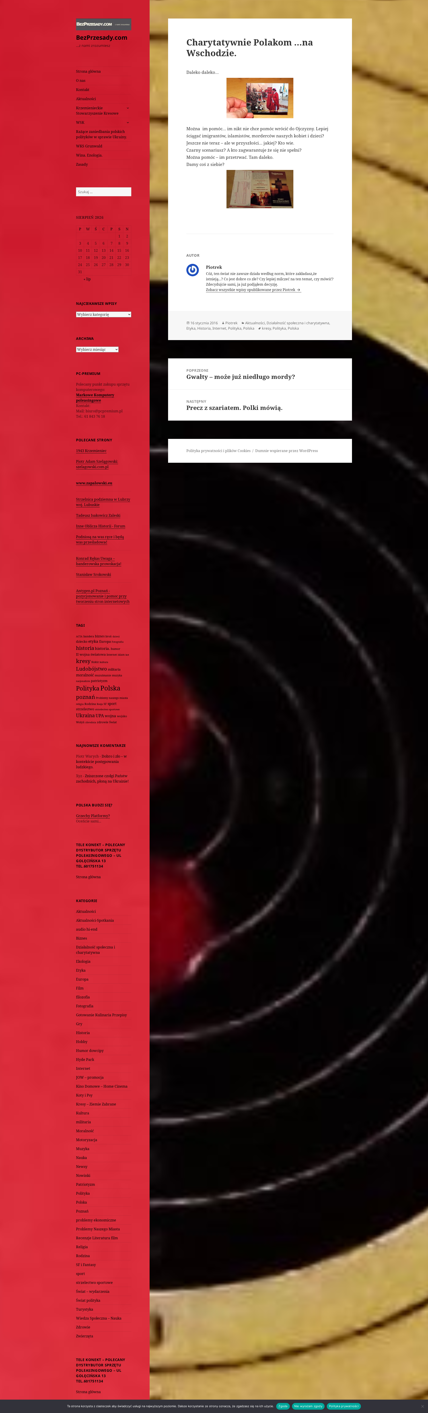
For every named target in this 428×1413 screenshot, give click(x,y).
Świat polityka (88, 1300)
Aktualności (86, 98)
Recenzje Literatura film (97, 1237)
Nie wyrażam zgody (308, 1406)
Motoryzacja (86, 1139)
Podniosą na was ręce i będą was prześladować (100, 539)
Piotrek (231, 322)
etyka (93, 641)
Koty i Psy (84, 1095)
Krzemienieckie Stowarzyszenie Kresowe (97, 110)
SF (105, 704)
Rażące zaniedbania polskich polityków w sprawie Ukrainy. (101, 134)
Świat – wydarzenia (92, 1291)
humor (115, 649)
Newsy (81, 1166)
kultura (104, 662)
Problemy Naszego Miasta (98, 1229)
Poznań (82, 1211)
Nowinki (83, 1175)
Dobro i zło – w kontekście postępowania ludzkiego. (101, 761)
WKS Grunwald (89, 146)
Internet (112, 654)
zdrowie (102, 722)
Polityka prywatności (344, 1406)
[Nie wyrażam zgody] (422, 1406)
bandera (88, 636)
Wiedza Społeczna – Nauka (98, 1318)
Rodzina (90, 704)
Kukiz (95, 662)
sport (112, 703)
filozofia (83, 997)
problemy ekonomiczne (96, 1220)
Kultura (82, 1113)
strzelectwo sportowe (107, 709)
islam (121, 654)
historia (85, 648)
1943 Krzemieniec (91, 450)
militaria (114, 669)
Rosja (100, 704)
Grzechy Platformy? (93, 815)
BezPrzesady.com (102, 37)
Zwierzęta (84, 1336)
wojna (110, 715)
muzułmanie (103, 675)
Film (80, 988)
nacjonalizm (83, 681)
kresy (83, 661)
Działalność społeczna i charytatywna (298, 322)
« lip (87, 279)
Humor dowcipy (90, 1050)
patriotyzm (99, 681)
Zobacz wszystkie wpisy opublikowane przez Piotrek (251, 289)
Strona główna (88, 71)
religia (80, 704)
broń (108, 636)
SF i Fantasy (86, 1264)
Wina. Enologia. (89, 155)
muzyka (117, 675)
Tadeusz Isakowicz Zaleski (98, 515)
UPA (100, 715)
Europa (105, 641)
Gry (79, 1023)
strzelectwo (85, 709)
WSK (80, 122)
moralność (85, 675)
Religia (82, 1246)
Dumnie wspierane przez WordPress (286, 450)
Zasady (82, 164)
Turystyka (84, 1309)
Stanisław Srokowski (93, 574)
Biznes (81, 938)
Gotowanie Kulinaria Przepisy (101, 1014)
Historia (83, 1032)
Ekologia (83, 961)
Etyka (81, 970)
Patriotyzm (85, 1184)
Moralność (85, 1130)
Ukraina (85, 715)
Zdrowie (83, 1327)
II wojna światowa (91, 654)
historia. (102, 648)
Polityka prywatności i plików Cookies (218, 450)
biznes (100, 636)
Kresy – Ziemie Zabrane (96, 1104)
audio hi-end (86, 929)
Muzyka (82, 1148)
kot (127, 654)
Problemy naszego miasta (112, 698)
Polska (110, 688)
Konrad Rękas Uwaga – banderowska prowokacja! (98, 561)
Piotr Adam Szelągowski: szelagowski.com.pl (97, 464)
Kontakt (82, 89)
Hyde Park (85, 1059)
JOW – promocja (90, 1077)
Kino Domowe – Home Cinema (102, 1086)
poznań (85, 696)
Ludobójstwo (91, 668)
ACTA (79, 636)
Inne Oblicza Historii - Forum (100, 526)
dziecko (81, 641)
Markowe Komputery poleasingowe (95, 397)
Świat (113, 722)
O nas (80, 80)
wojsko (122, 716)
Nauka (81, 1157)
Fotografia (117, 641)
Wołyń (80, 722)
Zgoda (282, 1406)
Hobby (81, 1041)
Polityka (87, 688)
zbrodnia (90, 722)
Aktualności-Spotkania (95, 920)
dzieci (116, 636)
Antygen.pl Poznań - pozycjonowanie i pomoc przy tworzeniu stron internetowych (103, 596)
